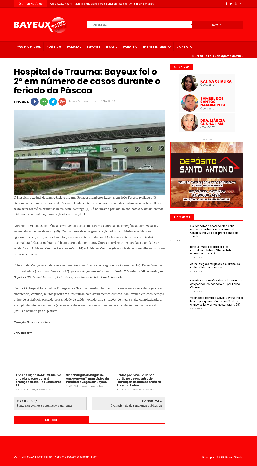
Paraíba (130, 46)
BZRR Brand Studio (229, 457)
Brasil (111, 46)
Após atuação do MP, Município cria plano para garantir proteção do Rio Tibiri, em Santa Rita (102, 3)
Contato (184, 46)
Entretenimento (157, 46)
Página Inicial (29, 46)
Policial (74, 46)
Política (53, 46)
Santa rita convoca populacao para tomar (44, 405)
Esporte (93, 46)
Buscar (218, 24)
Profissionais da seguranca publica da (136, 405)
